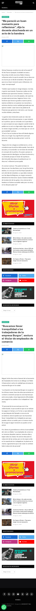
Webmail (5, 7)
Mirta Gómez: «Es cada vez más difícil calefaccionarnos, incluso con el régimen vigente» (23, 239)
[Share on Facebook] (7, 41)
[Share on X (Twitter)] (18, 41)
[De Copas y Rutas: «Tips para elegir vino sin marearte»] (6, 261)
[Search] (33, 3)
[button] (3, 607)
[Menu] (3, 3)
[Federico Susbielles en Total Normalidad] (6, 231)
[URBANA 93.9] (19, 3)
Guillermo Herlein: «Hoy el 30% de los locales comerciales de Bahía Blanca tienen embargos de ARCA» (23, 250)
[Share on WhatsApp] (29, 41)
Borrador (5, 16)
